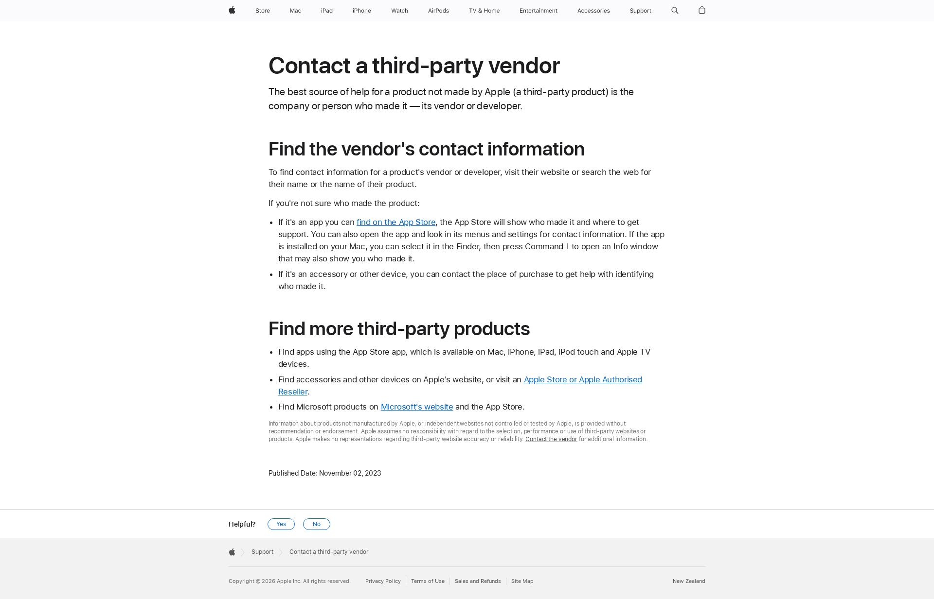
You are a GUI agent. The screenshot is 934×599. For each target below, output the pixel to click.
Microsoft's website (417, 406)
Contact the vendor (551, 439)
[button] (675, 10)
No (317, 524)
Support (262, 551)
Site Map (522, 581)
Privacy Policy (383, 581)
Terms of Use (428, 581)
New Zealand (689, 581)
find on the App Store (396, 222)
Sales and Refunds (478, 581)
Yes (281, 524)
